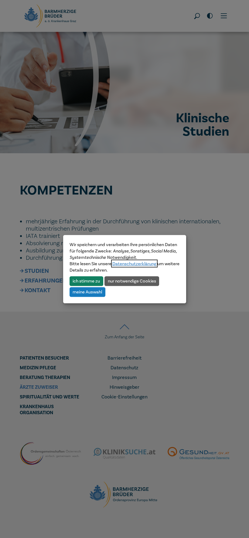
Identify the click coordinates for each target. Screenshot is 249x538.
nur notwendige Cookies (132, 281)
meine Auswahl (87, 292)
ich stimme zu (86, 281)
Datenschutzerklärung (134, 263)
